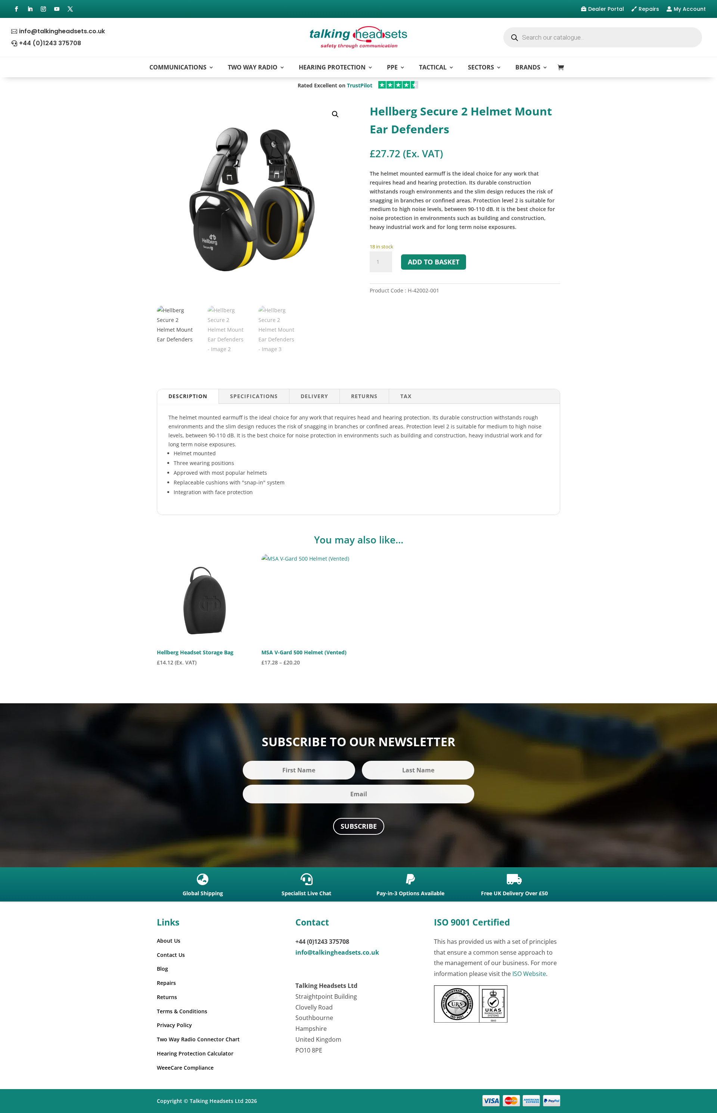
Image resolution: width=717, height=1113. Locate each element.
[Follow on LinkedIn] (30, 9)
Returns (364, 396)
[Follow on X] (70, 9)
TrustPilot (359, 85)
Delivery (314, 396)
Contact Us (171, 954)
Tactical (433, 67)
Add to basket (433, 261)
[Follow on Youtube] (57, 9)
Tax (406, 396)
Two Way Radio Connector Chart (198, 1039)
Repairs (649, 9)
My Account (690, 9)
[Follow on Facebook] (16, 9)
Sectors (481, 67)
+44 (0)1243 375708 (50, 43)
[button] (335, 114)
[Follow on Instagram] (43, 9)
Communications (178, 67)
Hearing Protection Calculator (195, 1053)
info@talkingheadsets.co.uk (62, 31)
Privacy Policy (174, 1025)
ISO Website (529, 974)
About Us (168, 940)
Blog (162, 968)
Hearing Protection (332, 67)
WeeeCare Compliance (185, 1067)
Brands (527, 67)
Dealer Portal (606, 9)
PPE (392, 67)
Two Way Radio (252, 67)
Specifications (254, 396)
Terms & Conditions (182, 1011)
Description (187, 396)
